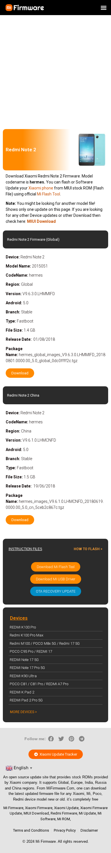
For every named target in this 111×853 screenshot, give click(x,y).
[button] (103, 7)
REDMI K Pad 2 (22, 692)
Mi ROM (63, 819)
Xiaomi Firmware (38, 808)
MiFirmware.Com (60, 788)
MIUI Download (36, 813)
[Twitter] (61, 739)
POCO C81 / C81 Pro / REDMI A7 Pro (39, 684)
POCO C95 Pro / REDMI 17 (31, 651)
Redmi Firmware (64, 813)
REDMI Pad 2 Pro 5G (26, 700)
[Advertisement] (55, 70)
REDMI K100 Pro (23, 627)
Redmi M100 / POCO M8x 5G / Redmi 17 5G (45, 643)
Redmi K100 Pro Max (26, 635)
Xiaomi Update (66, 808)
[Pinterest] (71, 739)
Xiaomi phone (40, 188)
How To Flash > (88, 549)
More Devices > (23, 712)
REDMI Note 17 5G (24, 660)
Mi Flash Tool (48, 194)
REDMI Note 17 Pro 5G (27, 668)
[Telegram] (82, 739)
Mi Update (87, 813)
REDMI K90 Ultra (23, 676)
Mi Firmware (13, 808)
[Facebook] (51, 739)
